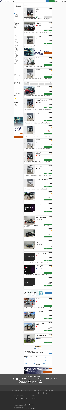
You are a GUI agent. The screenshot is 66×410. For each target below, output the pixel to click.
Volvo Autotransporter (39, 390)
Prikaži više (38, 364)
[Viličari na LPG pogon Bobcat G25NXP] (29, 26)
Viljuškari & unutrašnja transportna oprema (18, 5)
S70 (16, 59)
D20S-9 (17, 56)
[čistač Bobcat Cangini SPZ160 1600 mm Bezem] (29, 245)
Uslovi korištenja (34, 408)
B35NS (17, 49)
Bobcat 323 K (26, 360)
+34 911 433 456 (17, 387)
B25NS (17, 47)
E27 (16, 37)
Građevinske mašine (18, 6)
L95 (16, 64)
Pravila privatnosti (30, 408)
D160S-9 (17, 55)
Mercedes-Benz (17, 16)
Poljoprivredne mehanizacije (18, 7)
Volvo (16, 22)
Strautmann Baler (34, 390)
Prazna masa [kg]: (16, 79)
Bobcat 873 (44, 363)
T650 (17, 44)
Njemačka (17, 98)
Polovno (16, 106)
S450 (17, 60)
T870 (17, 45)
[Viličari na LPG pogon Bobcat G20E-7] (29, 156)
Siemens (16, 18)
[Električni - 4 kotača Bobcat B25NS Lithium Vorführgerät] (29, 103)
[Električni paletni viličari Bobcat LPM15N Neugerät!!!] (29, 169)
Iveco (16, 17)
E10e (17, 38)
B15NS (17, 50)
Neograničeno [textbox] (17, 96)
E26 (16, 35)
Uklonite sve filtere (30, 5)
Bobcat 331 (25, 363)
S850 (17, 61)
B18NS (17, 51)
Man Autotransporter (14, 390)
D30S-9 (17, 57)
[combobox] (18, 96)
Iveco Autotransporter (20, 390)
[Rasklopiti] (37, 20)
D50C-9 (17, 53)
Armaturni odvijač (45, 390)
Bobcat (16, 13)
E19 (16, 39)
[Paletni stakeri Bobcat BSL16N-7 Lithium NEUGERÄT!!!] (29, 183)
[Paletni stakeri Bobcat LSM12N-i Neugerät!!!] (29, 40)
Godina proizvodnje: (16, 71)
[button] (65, 1)
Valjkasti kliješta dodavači (27, 390)
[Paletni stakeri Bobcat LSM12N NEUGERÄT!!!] (29, 73)
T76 (16, 41)
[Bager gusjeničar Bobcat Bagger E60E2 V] (29, 302)
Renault (16, 26)
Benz (16, 15)
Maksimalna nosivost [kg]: (17, 82)
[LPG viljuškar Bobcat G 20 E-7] (29, 12)
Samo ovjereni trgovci (18, 114)
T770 (17, 43)
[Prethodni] (24, 12)
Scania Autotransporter (51, 390)
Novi (16, 105)
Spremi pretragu (38, 346)
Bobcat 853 (44, 360)
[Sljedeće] (51, 82)
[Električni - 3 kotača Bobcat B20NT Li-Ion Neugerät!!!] (29, 117)
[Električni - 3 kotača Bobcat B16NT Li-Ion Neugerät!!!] (29, 130)
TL (15, 62)
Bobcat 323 (25, 357)
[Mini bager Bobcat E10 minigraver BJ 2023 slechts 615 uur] (29, 338)
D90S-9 (17, 54)
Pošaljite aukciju (48, 53)
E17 (16, 36)
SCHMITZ (16, 21)
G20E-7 (17, 31)
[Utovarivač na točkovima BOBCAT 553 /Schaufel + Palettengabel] (29, 196)
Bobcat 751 (44, 357)
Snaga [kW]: (15, 74)
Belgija (17, 101)
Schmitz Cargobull (17, 23)
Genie (16, 24)
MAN (16, 14)
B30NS (17, 48)
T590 (17, 42)
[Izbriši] (45, 1)
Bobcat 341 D (35, 357)
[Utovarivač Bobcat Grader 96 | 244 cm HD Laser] (29, 233)
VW (16, 25)
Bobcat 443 (35, 363)
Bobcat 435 (35, 360)
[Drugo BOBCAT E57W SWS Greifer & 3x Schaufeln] (29, 326)
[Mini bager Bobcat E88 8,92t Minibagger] (29, 315)
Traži (50, 353)
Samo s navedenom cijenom (18, 70)
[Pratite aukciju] (51, 9)
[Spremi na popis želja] (51, 23)
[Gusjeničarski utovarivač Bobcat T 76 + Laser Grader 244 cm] (29, 220)
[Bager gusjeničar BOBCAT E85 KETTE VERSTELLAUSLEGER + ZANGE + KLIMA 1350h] (29, 61)
